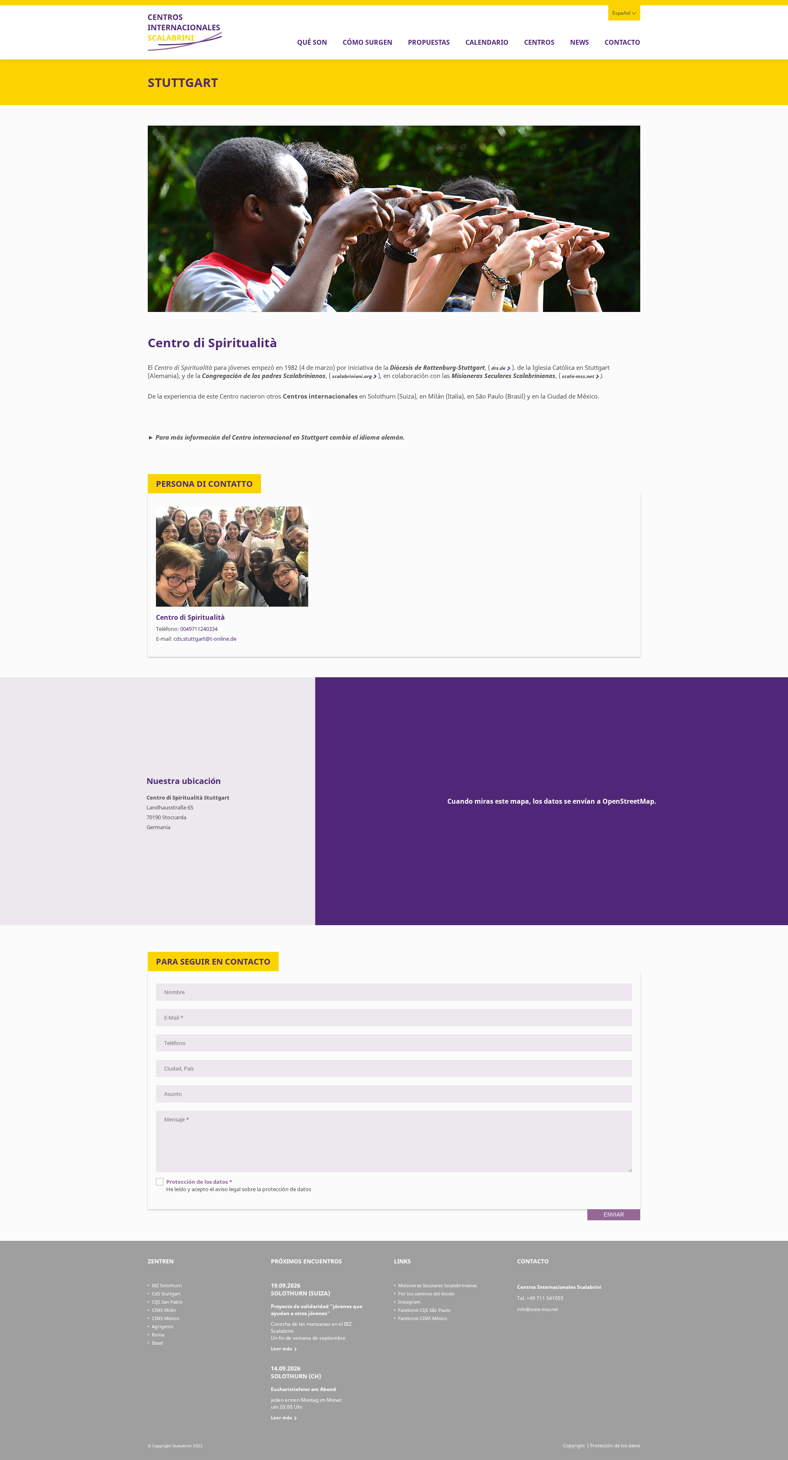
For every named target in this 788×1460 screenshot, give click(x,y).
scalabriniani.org (351, 376)
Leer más (281, 1348)
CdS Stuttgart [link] (166, 1293)
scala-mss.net (577, 376)
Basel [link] (157, 1343)
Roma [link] (158, 1335)
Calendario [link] (487, 42)
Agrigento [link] (163, 1326)
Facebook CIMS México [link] (422, 1318)
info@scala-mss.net (537, 1309)
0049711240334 (199, 629)
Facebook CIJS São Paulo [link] (424, 1310)
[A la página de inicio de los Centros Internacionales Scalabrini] (185, 49)
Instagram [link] (409, 1302)
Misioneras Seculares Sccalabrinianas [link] (437, 1285)
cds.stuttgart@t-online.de (205, 638)
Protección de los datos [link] (615, 1445)
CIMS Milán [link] (164, 1310)
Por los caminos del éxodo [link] (426, 1293)
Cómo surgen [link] (367, 42)
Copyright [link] (574, 1445)
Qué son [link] (312, 42)
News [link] (579, 42)
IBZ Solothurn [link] (167, 1285)
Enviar (614, 1215)
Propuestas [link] (429, 42)
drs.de (498, 367)
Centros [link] (539, 42)
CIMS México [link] (165, 1318)
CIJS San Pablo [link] (167, 1302)
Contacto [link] (622, 42)
